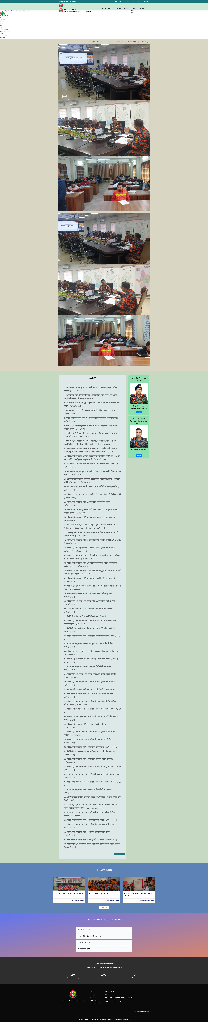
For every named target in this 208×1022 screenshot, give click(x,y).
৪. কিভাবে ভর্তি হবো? (84, 949)
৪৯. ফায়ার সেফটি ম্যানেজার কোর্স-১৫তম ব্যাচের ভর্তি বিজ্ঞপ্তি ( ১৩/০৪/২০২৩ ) (90, 746)
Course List (93, 997)
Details (139, 412)
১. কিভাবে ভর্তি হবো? (84, 930)
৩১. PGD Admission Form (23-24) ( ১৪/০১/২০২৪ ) (85, 616)
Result (2, 21)
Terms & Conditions (95, 1003)
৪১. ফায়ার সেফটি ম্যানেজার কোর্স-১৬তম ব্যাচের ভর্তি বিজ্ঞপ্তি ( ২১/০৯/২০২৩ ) (90, 689)
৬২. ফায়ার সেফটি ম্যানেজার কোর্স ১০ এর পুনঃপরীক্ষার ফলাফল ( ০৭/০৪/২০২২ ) (90, 839)
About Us (92, 995)
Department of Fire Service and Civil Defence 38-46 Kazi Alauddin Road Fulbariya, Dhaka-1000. (119, 998)
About (1, 17)
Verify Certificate (4, 31)
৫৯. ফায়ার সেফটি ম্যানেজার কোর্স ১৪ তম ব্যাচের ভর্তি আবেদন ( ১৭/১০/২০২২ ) (90, 819)
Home (6, 15)
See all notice (119, 854)
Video (1, 25)
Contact (2, 27)
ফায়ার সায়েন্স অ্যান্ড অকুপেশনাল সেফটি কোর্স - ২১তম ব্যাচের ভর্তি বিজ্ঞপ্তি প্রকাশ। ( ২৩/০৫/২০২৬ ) (138, 42)
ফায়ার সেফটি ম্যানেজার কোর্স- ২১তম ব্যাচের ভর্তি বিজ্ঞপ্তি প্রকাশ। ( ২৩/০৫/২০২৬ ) (67, 42)
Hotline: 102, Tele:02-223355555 (67, 1)
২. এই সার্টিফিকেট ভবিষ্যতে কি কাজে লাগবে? (90, 936)
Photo (1, 23)
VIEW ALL (104, 907)
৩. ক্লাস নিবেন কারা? (84, 942)
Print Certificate (4, 29)
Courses (2, 19)
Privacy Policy (93, 1000)
